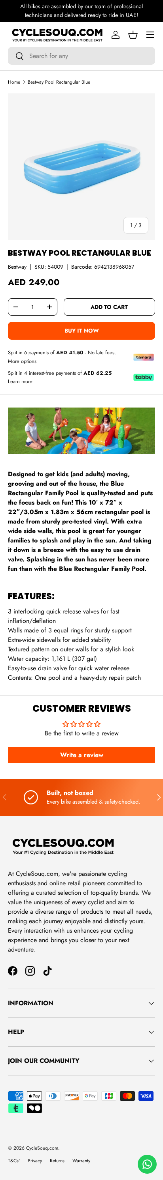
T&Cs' (14, 1160)
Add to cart (109, 307)
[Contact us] (147, 1164)
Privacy (35, 1160)
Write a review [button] (81, 754)
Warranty (81, 1160)
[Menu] (150, 34)
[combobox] (81, 56)
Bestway (17, 267)
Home (14, 82)
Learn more (20, 381)
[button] (133, 34)
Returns (57, 1160)
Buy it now (81, 331)
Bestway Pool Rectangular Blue (59, 82)
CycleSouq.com (42, 1148)
